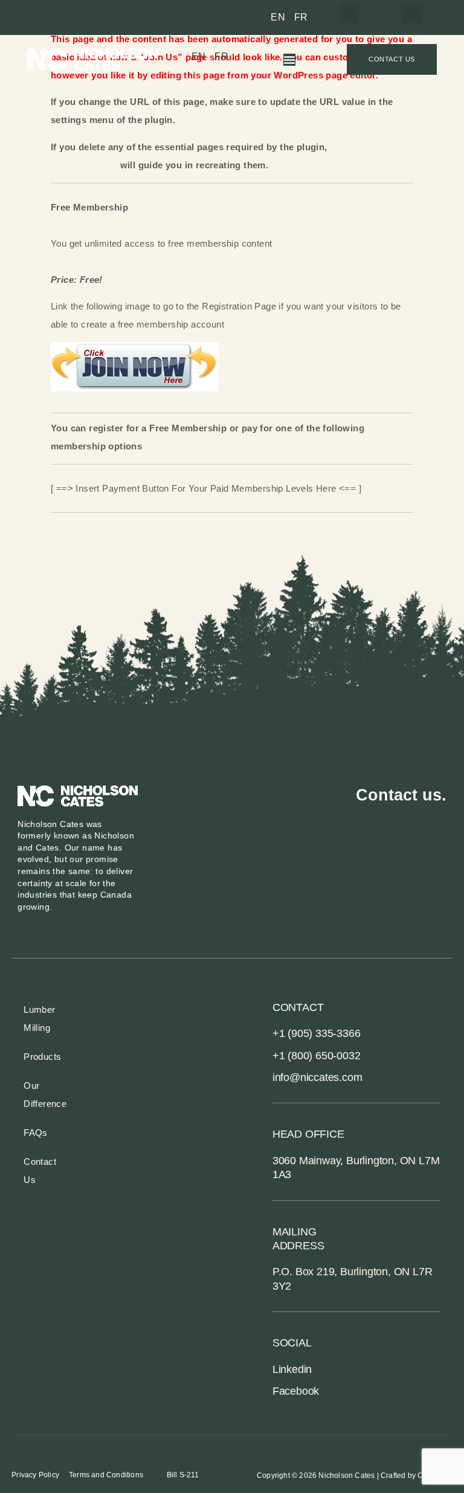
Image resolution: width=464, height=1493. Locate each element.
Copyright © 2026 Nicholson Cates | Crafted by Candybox (355, 1475)
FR (301, 17)
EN (278, 17)
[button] (412, 15)
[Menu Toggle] (289, 60)
